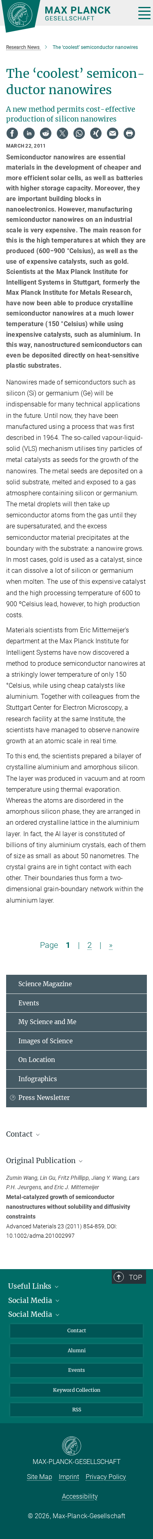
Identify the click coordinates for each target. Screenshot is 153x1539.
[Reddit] (46, 133)
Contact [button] (20, 1134)
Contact (76, 1330)
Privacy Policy (106, 1477)
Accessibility (80, 1496)
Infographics (37, 1079)
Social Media (31, 1300)
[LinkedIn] (29, 133)
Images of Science (45, 1041)
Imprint (69, 1477)
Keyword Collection (76, 1390)
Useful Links (30, 1286)
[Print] (129, 133)
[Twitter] (62, 133)
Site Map (39, 1477)
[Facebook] (12, 133)
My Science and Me (47, 1022)
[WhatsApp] (79, 133)
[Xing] (96, 133)
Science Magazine (45, 984)
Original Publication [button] (41, 1161)
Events (28, 1003)
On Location (36, 1060)
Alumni (77, 1350)
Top (135, 1277)
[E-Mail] (112, 133)
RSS (76, 1410)
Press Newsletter (44, 1098)
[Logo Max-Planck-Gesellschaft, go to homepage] (65, 16)
